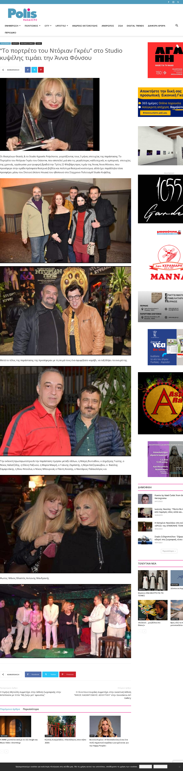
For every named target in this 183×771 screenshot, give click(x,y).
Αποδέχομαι (145, 766)
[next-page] (6, 751)
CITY (47, 25)
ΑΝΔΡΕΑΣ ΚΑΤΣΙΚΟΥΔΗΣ (85, 25)
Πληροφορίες (160, 766)
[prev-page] (2, 751)
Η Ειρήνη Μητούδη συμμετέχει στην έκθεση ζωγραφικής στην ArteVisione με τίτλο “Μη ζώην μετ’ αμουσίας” (30, 693)
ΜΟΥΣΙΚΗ (4, 736)
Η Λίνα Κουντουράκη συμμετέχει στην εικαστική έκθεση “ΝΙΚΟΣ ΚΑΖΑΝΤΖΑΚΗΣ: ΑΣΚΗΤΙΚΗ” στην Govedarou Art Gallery (102, 694)
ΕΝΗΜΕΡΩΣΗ (11, 25)
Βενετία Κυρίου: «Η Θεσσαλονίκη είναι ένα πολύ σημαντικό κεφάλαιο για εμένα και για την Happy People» (109, 742)
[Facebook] (168, 2)
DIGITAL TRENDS (135, 25)
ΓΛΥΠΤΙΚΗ (49, 736)
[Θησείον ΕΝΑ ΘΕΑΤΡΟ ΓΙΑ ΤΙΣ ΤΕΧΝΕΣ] (153, 580)
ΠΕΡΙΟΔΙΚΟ (10, 32)
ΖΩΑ (120, 25)
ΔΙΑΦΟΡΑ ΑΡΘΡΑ (156, 25)
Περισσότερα (31, 709)
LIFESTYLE (61, 25)
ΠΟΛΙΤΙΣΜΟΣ (31, 25)
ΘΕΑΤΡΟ (15, 43)
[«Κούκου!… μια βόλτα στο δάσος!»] (153, 610)
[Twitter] (178, 2)
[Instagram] (173, 2)
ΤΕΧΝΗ (38, 43)
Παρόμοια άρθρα (10, 709)
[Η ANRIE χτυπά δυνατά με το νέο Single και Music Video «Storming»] (21, 726)
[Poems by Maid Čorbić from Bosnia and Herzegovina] (145, 499)
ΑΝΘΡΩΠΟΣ (108, 25)
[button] (176, 25)
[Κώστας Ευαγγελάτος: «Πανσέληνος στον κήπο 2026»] (65, 726)
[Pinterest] (41, 70)
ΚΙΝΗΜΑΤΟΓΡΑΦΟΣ (27, 43)
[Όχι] (179, 766)
